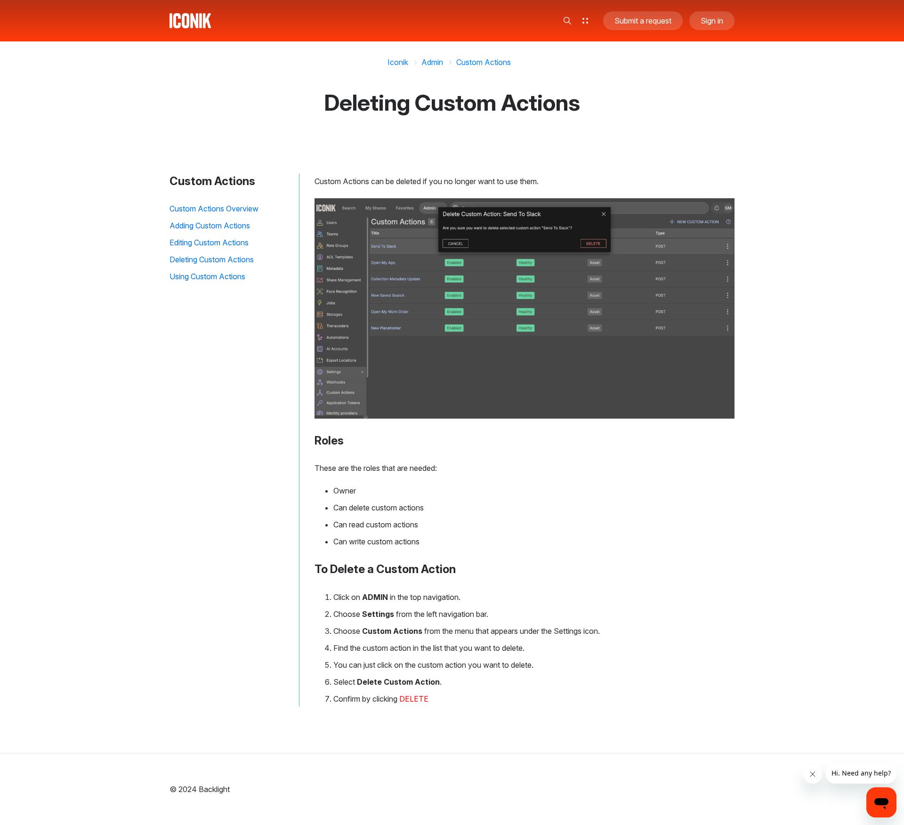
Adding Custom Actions (210, 225)
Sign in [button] (712, 20)
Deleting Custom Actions (212, 259)
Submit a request (642, 20)
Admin (432, 62)
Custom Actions (483, 62)
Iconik (397, 62)
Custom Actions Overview (214, 208)
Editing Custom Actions (209, 242)
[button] (567, 20)
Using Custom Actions (207, 276)
